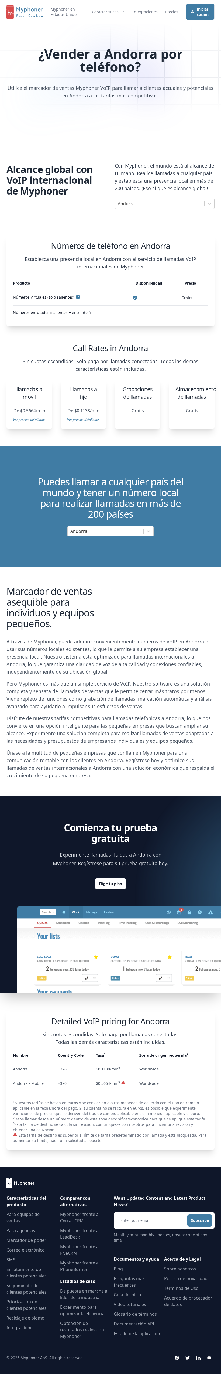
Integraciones (145, 11)
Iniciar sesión (203, 11)
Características (105, 11)
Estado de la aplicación (137, 1334)
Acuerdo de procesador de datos (188, 1301)
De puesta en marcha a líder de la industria (83, 1294)
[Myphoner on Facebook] (176, 1357)
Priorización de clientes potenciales (26, 1305)
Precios (171, 11)
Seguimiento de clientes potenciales (26, 1289)
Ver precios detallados (29, 419)
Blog (118, 1269)
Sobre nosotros (180, 1269)
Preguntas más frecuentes (129, 1282)
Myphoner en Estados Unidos (64, 11)
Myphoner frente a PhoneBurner (79, 1266)
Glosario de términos (135, 1314)
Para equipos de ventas (23, 1217)
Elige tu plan (110, 883)
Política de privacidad (186, 1278)
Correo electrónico (25, 1250)
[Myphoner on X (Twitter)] (187, 1357)
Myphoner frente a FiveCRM (79, 1250)
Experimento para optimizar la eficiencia (82, 1310)
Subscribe (200, 1220)
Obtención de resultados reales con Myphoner (82, 1329)
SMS (10, 1260)
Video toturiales (130, 1304)
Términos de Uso (181, 1288)
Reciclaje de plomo (25, 1318)
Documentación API (134, 1324)
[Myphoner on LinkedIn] (198, 1357)
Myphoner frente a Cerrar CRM (79, 1217)
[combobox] (118, 203)
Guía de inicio (127, 1295)
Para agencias (20, 1230)
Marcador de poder (26, 1240)
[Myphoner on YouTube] (209, 1357)
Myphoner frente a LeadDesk (79, 1234)
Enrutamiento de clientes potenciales (26, 1272)
